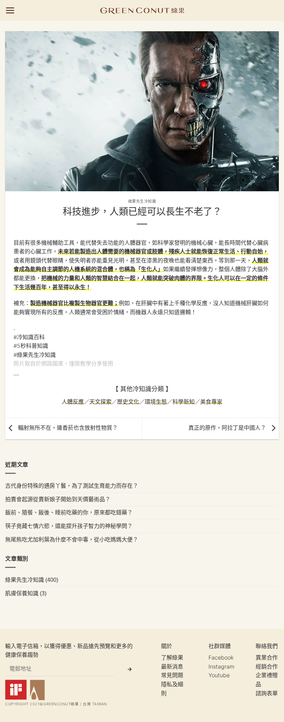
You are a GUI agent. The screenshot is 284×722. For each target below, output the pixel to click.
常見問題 (172, 675)
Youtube (219, 675)
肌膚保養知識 (21, 592)
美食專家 (211, 401)
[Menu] (10, 10)
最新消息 (172, 666)
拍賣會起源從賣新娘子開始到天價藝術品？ (57, 498)
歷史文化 (128, 401)
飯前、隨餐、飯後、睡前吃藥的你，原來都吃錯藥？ (69, 512)
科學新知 (183, 401)
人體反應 (73, 401)
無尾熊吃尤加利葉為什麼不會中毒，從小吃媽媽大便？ (71, 539)
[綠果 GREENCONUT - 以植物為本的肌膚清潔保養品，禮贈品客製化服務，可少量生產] (142, 10)
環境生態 (156, 401)
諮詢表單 (267, 693)
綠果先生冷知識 (142, 201)
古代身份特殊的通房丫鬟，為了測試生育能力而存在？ (71, 485)
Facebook (220, 657)
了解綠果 (172, 657)
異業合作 (267, 657)
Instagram (221, 666)
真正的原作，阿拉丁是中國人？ (228, 427)
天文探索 (100, 401)
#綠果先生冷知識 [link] (35, 354)
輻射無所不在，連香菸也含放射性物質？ (67, 427)
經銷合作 (267, 666)
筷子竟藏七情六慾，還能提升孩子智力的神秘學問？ (69, 525)
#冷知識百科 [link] (29, 337)
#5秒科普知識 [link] (31, 345)
